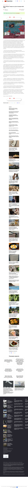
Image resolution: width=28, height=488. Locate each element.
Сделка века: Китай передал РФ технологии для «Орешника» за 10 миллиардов (20, 370)
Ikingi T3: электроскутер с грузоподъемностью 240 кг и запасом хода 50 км (10, 401)
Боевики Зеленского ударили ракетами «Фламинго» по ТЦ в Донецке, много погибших (19, 389)
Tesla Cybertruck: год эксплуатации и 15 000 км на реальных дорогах (9, 411)
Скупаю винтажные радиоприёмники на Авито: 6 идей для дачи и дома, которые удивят (14, 216)
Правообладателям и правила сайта (8, 448)
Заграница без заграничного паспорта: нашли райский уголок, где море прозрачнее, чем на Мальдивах (13, 291)
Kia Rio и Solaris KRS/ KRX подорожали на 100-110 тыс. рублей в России (14, 133)
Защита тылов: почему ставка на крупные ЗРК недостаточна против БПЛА (8, 376)
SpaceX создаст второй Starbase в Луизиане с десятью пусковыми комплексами (10, 444)
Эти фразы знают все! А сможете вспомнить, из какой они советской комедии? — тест (18, 429)
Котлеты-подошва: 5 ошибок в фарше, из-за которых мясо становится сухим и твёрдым (13, 348)
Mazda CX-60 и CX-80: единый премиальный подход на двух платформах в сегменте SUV (9, 426)
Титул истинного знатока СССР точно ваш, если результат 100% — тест (18, 422)
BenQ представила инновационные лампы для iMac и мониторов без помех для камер (14, 112)
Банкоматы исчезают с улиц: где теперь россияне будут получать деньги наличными (14, 273)
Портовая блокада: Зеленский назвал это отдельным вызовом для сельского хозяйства (8, 370)
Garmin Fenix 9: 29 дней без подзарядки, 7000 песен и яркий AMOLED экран (13, 116)
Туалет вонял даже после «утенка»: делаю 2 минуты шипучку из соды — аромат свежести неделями (13, 149)
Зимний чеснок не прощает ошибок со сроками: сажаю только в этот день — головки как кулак (13, 193)
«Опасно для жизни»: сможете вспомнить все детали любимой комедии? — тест (13, 125)
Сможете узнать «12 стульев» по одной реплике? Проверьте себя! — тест (18, 410)
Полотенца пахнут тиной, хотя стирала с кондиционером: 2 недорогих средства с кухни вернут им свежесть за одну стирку (13, 240)
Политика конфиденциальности (7, 450)
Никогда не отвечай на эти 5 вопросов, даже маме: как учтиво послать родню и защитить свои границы (13, 315)
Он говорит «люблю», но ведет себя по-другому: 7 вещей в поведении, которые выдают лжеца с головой (13, 181)
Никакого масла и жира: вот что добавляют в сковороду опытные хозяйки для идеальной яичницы (14, 251)
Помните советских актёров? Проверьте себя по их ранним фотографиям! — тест (18, 413)
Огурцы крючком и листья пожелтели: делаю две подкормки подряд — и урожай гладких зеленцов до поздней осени (14, 304)
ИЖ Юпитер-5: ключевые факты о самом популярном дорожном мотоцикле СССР (9, 435)
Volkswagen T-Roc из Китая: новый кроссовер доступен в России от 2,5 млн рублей (10, 440)
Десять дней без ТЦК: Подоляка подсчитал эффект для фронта (19, 376)
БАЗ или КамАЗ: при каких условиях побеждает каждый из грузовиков (9, 421)
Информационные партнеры (7, 451)
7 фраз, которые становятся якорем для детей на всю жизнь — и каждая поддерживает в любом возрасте (14, 277)
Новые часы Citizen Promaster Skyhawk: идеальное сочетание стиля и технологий (13, 109)
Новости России (5, 452)
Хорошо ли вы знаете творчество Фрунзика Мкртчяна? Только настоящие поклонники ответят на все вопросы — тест (18, 425)
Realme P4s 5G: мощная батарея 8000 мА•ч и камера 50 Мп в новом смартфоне (13, 119)
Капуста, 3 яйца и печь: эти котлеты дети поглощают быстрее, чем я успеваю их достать (13, 326)
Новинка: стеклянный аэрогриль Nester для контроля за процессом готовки (14, 122)
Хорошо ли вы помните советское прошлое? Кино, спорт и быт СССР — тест (19, 407)
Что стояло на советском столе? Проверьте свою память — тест (18, 403)
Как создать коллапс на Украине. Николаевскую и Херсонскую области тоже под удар (8, 360)
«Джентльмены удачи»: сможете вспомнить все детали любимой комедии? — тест (18, 416)
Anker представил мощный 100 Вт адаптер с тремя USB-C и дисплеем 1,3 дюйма (14, 137)
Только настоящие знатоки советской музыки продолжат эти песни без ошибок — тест (18, 419)
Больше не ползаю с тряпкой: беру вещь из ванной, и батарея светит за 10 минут (14, 263)
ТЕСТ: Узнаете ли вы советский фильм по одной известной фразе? (14, 130)
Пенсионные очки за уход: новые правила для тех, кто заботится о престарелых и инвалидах (14, 171)
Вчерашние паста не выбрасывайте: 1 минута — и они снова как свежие (14, 160)
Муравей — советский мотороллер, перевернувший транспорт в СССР (9, 431)
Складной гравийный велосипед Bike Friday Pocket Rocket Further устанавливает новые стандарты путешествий (10, 416)
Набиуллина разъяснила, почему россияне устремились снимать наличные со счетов (14, 281)
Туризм (4, 453)
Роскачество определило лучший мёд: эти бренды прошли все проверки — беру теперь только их (13, 228)
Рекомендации (5, 449)
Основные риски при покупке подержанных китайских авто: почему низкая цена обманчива (10, 406)
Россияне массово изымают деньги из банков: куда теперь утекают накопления (13, 338)
